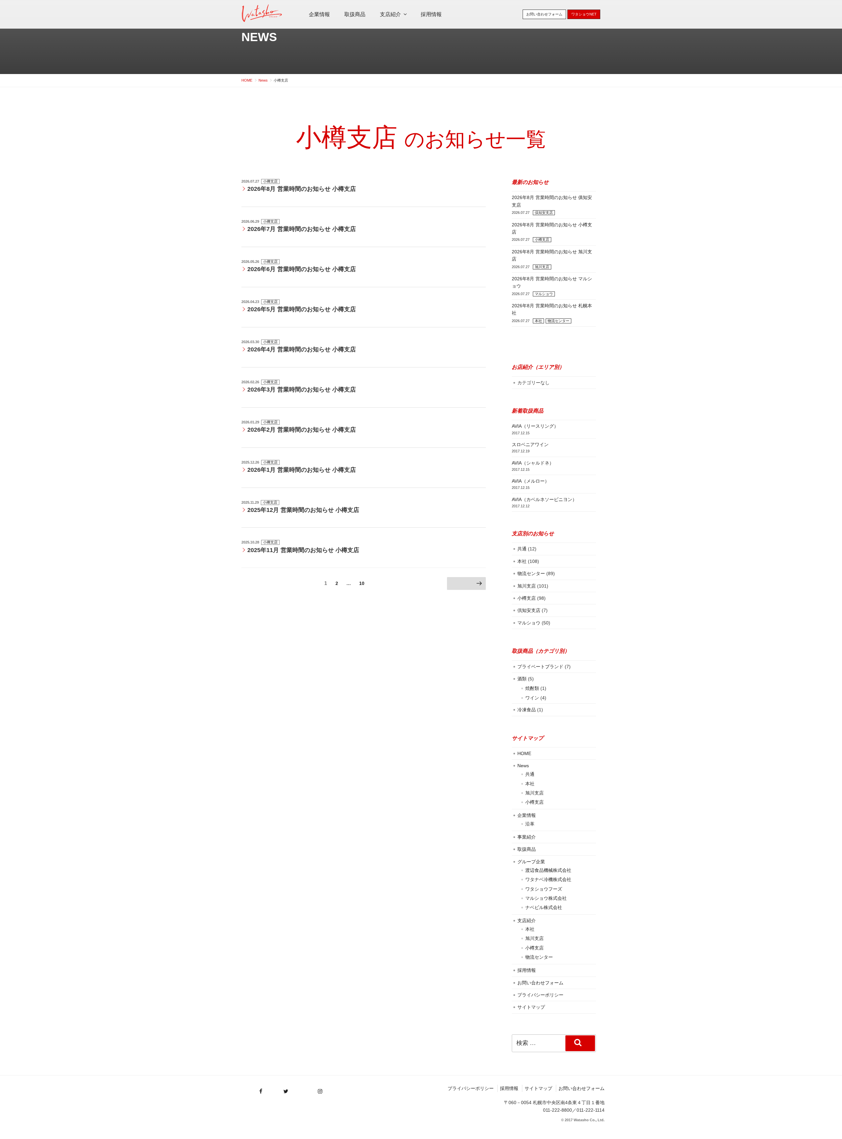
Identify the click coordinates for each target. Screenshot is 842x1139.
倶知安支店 (544, 213)
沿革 (529, 823)
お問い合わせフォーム (544, 14)
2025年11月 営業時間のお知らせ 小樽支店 (303, 550)
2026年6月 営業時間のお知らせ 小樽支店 (301, 269)
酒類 (522, 678)
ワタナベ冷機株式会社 (548, 879)
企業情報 (319, 14)
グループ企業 (531, 861)
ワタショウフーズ (543, 889)
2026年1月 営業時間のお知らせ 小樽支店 (301, 470)
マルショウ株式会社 (546, 898)
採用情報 (431, 14)
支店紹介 (390, 14)
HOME (524, 753)
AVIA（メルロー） (530, 481)
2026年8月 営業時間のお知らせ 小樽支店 (301, 189)
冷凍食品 (526, 709)
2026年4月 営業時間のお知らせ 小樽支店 (301, 349)
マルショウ (544, 294)
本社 (538, 321)
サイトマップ (531, 1007)
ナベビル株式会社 (543, 907)
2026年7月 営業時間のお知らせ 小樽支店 (301, 229)
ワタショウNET (584, 14)
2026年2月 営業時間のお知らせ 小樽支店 (301, 429)
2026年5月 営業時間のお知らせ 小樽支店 (301, 309)
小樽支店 (270, 181)
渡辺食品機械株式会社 (548, 870)
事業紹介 (526, 837)
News (259, 37)
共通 (522, 548)
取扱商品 (354, 14)
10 (361, 584)
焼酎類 (532, 688)
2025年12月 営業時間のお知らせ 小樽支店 (303, 510)
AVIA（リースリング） (535, 426)
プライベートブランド (540, 666)
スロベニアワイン (530, 444)
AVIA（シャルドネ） (533, 463)
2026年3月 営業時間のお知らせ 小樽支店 (301, 389)
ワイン (532, 697)
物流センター (558, 321)
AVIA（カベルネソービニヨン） (544, 499)
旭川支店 (542, 267)
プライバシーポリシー (540, 995)
